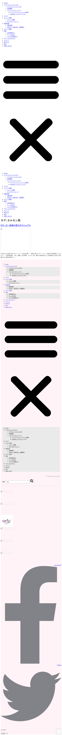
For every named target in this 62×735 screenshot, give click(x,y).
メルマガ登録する (12, 36)
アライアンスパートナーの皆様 (19, 12)
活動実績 (6, 23)
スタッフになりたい (10, 38)
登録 (5, 31)
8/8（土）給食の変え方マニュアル (16, 225)
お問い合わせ (8, 46)
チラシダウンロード (13, 21)
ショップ (6, 40)
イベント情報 (8, 18)
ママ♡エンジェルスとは (11, 5)
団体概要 (9, 8)
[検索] (32, 481)
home (6, 3)
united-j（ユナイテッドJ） (18, 14)
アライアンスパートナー (14, 10)
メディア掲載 (8, 29)
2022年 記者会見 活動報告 (15, 27)
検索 (3, 482)
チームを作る (11, 35)
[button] (31, 109)
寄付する (6, 42)
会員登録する (11, 33)
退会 (5, 44)
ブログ (6, 16)
